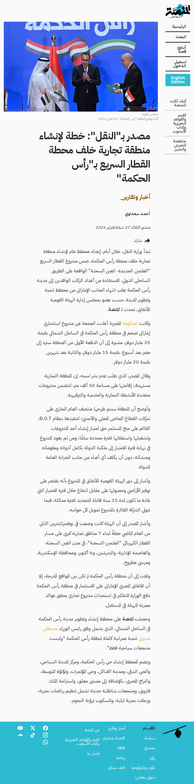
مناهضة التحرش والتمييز (179, 145)
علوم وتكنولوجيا (143, 768)
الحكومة (130, 323)
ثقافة (121, 748)
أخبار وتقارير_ (135, 197)
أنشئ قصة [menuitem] (181, 49)
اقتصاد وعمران (113, 738)
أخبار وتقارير (116, 728)
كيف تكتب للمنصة (178, 103)
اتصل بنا (93, 753)
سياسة (149, 738)
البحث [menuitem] (181, 37)
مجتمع (149, 748)
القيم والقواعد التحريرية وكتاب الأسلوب (179, 123)
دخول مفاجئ (145, 777)
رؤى (152, 758)
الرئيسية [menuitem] (179, 26)
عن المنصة (92, 730)
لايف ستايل (116, 768)
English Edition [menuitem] (178, 80)
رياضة (120, 758)
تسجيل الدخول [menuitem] (179, 64)
